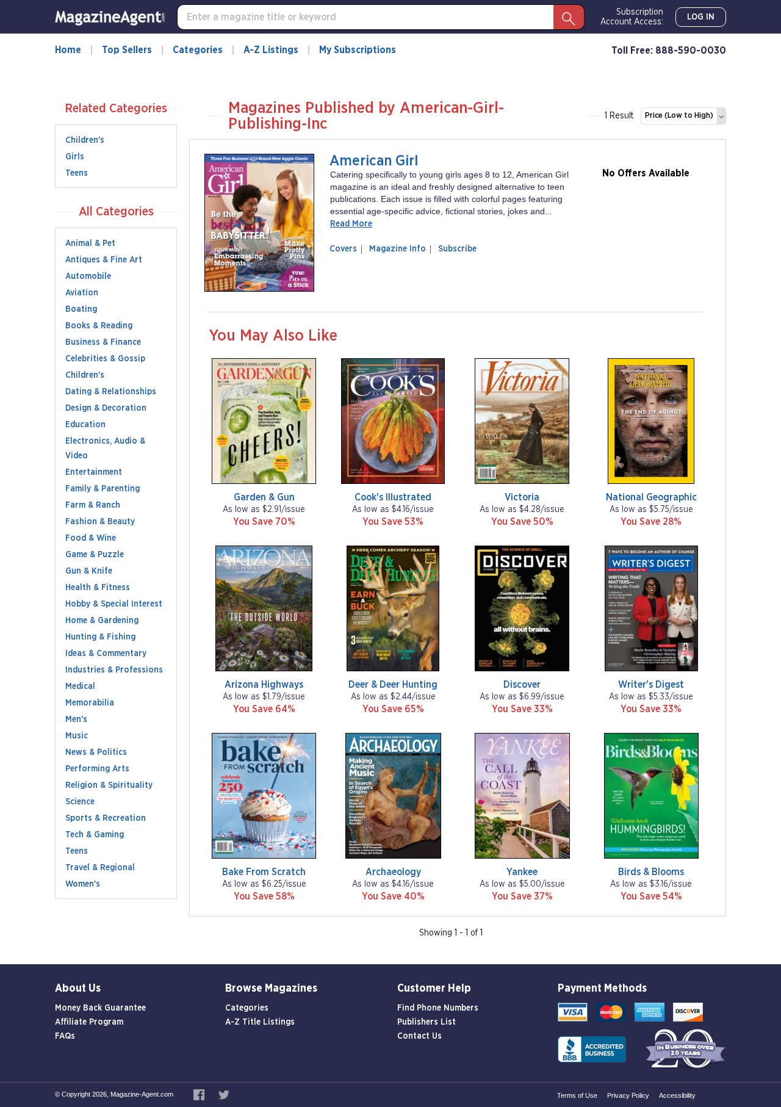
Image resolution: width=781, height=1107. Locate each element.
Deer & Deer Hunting (392, 685)
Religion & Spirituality (109, 785)
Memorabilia (89, 703)
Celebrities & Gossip (105, 359)
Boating (81, 309)
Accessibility (677, 1095)
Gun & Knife (88, 571)
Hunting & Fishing (100, 637)
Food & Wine (90, 538)
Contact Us (419, 1036)
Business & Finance (103, 342)
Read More (351, 224)
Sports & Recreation (105, 818)
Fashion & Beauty (100, 521)
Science (80, 802)
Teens (76, 173)
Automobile (88, 276)
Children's (84, 140)
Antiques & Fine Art (103, 260)
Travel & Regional (100, 868)
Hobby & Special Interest (113, 604)
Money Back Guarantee (100, 1008)
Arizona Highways (264, 685)
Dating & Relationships (110, 392)
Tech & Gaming (94, 835)
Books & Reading (98, 326)
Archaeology (393, 872)
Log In (700, 17)
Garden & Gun (264, 497)
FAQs (65, 1036)
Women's (82, 884)
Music (76, 736)
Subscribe (457, 249)
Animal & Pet (90, 243)
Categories (198, 50)
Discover (522, 685)
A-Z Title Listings (260, 1022)
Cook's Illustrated (393, 497)
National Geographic (651, 497)
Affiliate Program (89, 1022)
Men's (76, 719)
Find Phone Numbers (437, 1008)
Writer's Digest (651, 685)
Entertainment (93, 472)
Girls (74, 157)
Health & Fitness (97, 587)
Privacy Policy (628, 1095)
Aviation (81, 293)
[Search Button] (568, 17)
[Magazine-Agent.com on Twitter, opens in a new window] (223, 1094)
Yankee (522, 872)
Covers (345, 249)
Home (68, 50)
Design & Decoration (105, 408)
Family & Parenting (102, 489)
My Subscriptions (357, 50)
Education (85, 424)
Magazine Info (395, 249)
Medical (80, 686)
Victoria (522, 497)
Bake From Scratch (264, 872)
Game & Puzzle (94, 554)
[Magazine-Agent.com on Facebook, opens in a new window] (199, 1094)
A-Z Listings (270, 50)
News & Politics (96, 752)
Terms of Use (577, 1095)
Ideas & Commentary (105, 653)
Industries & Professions (114, 670)
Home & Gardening (102, 620)
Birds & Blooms (651, 872)
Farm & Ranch (92, 505)
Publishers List (426, 1022)
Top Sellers (127, 50)
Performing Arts (97, 769)
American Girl (373, 161)
